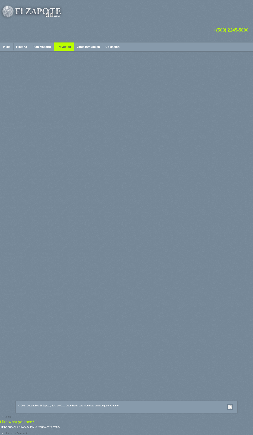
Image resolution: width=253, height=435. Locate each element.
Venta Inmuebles (88, 46)
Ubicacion (112, 46)
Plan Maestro (42, 46)
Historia (21, 46)
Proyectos (63, 46)
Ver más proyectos (126, 391)
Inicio (7, 46)
